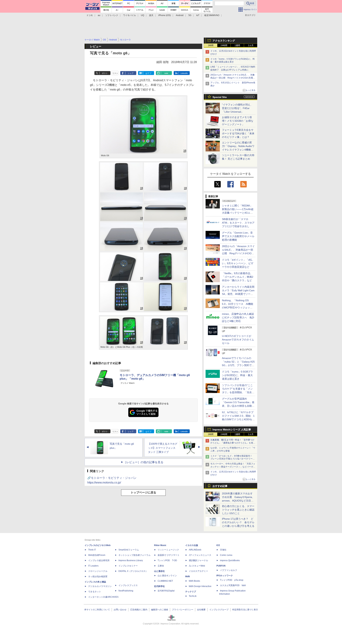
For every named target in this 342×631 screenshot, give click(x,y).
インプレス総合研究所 (99, 560)
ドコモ (89, 15)
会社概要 (201, 609)
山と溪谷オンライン (167, 575)
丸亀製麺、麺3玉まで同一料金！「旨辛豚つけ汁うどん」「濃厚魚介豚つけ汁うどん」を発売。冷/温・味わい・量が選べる (232, 443)
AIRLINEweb (195, 550)
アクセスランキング (224, 40)
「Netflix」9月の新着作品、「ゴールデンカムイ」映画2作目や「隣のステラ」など (237, 277)
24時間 (224, 45)
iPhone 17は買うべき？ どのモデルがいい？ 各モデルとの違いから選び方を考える (238, 522)
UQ (142, 15)
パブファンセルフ (228, 570)
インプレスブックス (128, 585)
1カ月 (250, 45)
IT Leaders (93, 566)
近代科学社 (159, 586)
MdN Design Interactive (200, 586)
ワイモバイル (129, 15)
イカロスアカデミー (198, 571)
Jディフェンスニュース (200, 555)
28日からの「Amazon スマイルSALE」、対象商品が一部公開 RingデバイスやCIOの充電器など (232, 78)
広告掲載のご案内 (138, 609)
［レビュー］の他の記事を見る (143, 462)
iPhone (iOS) (164, 15)
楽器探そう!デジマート (169, 555)
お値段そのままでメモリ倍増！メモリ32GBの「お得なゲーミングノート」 (237, 121)
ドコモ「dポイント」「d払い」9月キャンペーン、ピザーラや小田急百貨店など (237, 263)
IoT (197, 15)
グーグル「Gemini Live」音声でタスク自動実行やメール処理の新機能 (238, 236)
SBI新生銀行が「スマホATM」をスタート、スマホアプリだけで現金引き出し (238, 223)
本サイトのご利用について (97, 609)
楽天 (151, 15)
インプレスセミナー (128, 566)
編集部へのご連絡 (159, 609)
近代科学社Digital (166, 590)
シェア (131, 73)
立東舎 (161, 566)
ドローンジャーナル (97, 571)
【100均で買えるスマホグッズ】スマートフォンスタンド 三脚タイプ (162, 447)
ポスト (105, 73)
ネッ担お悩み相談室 (97, 576)
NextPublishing (125, 590)
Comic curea (226, 555)
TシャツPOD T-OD (167, 560)
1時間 (210, 45)
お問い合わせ (120, 609)
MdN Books (194, 581)
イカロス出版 (191, 545)
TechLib (192, 596)
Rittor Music (160, 545)
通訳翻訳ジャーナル (198, 560)
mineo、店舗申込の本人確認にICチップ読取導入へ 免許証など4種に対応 (238, 317)
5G (189, 15)
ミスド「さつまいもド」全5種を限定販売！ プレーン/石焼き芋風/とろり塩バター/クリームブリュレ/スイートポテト (232, 459)
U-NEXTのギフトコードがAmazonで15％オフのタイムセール (238, 340)
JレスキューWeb (197, 566)
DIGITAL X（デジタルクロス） (133, 571)
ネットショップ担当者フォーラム (134, 555)
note (166, 73)
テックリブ (190, 591)
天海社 (223, 550)
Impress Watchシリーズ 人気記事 (232, 429)
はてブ (148, 73)
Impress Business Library (130, 560)
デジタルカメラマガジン (100, 586)
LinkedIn (184, 73)
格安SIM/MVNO (211, 15)
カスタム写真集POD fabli (233, 585)
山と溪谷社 (159, 571)
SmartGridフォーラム (128, 550)
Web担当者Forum (96, 555)
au (99, 15)
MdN (187, 576)
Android (179, 15)
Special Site (220, 97)
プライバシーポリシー (182, 609)
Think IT (92, 550)
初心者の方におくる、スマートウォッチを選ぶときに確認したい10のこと (238, 510)
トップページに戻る (143, 492)
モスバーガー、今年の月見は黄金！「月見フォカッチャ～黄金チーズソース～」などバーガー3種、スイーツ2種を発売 (232, 466)
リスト (115, 73)
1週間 (237, 45)
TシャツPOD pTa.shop (231, 580)
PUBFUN (221, 566)
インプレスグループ (219, 609)
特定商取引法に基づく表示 (245, 609)
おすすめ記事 (220, 486)
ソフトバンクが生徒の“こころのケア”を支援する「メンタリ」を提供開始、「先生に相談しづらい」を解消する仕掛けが (238, 392)
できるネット (94, 591)
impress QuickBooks (230, 560)
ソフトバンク (111, 15)
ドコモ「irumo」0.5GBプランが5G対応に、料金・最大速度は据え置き (237, 375)
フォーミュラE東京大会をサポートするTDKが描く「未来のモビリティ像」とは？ (238, 133)
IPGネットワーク (224, 575)
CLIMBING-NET (165, 581)
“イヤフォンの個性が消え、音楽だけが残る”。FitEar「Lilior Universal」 (237, 108)
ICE (218, 545)
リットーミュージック (168, 550)
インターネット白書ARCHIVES (103, 597)
